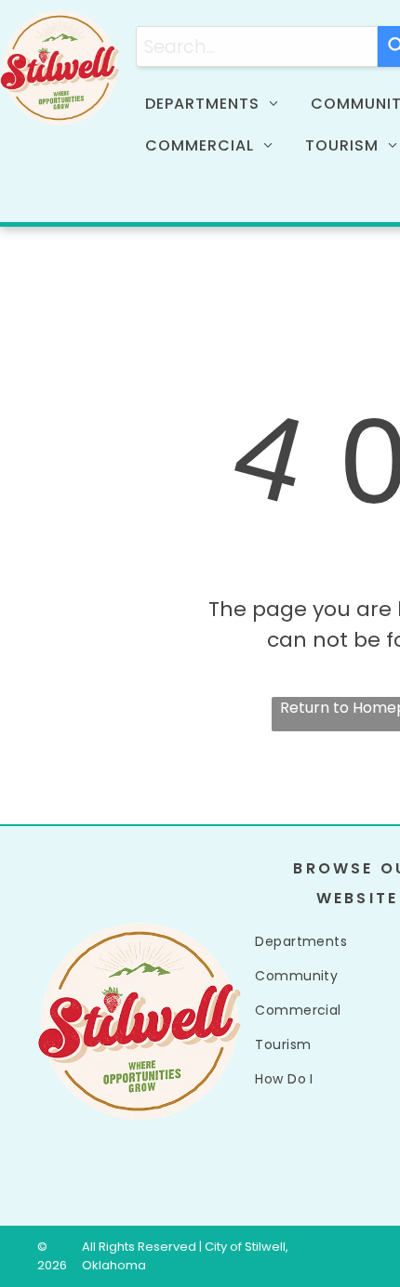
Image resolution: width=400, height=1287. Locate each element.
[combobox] (257, 46)
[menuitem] (218, 104)
